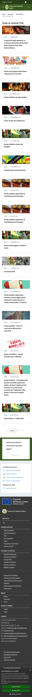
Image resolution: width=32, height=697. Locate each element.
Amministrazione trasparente (12, 668)
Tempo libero (19, 14)
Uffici (5, 536)
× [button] (30, 670)
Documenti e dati (8, 546)
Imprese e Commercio (10, 562)
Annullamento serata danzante (14, 170)
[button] (16, 694)
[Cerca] (29, 7)
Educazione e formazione (11, 575)
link (7, 683)
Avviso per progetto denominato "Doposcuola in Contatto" (15, 72)
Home (3, 14)
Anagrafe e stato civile (10, 554)
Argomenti (11, 14)
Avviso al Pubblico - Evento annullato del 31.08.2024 (13, 355)
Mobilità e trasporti (9, 567)
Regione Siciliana (7, 2)
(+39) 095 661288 (11, 628)
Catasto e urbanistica (10, 565)
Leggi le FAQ (7, 657)
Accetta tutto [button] (16, 686)
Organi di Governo (9, 530)
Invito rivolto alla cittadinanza (14, 120)
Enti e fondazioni (8, 538)
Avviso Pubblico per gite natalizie (15, 97)
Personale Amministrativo (11, 544)
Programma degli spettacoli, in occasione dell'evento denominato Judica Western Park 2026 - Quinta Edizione (16, 44)
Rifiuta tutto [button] (16, 690)
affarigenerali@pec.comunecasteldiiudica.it (16, 636)
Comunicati (7, 599)
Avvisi (5, 37)
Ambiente (6, 583)
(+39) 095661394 (22, 628)
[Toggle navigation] (3, 7)
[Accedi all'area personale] (25, 2)
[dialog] (16, 683)
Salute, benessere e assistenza (12, 586)
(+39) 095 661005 (8, 631)
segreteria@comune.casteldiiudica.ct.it (15, 633)
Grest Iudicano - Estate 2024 (14, 418)
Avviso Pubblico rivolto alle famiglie (13, 145)
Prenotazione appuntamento (12, 652)
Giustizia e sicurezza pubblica (12, 578)
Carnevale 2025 (9, 271)
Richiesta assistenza (9, 660)
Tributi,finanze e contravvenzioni (13, 581)
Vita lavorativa (8, 559)
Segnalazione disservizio (10, 655)
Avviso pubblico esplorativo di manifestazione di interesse (14, 194)
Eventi (5, 612)
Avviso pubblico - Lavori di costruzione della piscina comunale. (13, 328)
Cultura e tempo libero (10, 557)
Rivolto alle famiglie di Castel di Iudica (15, 246)
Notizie (6, 596)
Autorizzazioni (8, 588)
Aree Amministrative (9, 533)
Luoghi (6, 609)
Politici (6, 541)
